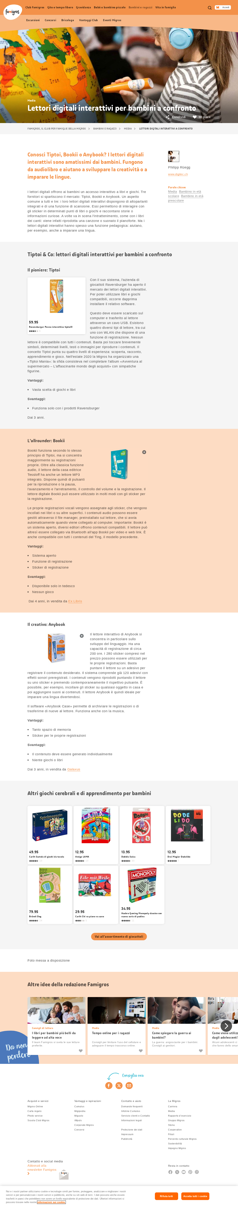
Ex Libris (75, 601)
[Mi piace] (81, 1051)
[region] (119, 1196)
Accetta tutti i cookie (195, 1196)
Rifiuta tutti (166, 1196)
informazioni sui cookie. (51, 1202)
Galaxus (73, 769)
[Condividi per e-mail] (129, 1085)
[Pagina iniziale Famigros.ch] (12, 12)
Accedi (225, 7)
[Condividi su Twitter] (119, 1085)
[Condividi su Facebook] (108, 1085)
